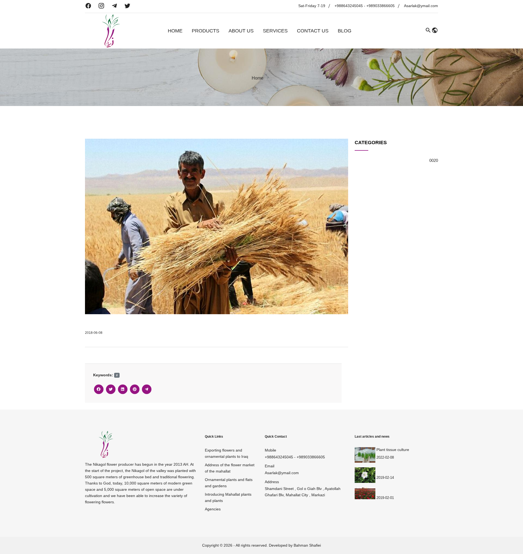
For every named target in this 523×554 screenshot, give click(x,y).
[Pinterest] (134, 389)
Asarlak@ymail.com (421, 6)
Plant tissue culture (392, 449)
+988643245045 (349, 6)
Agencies (213, 509)
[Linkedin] (122, 389)
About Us (241, 31)
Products (205, 31)
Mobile (270, 450)
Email (269, 466)
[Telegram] (146, 389)
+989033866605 (380, 6)
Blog (344, 31)
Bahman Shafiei (307, 545)
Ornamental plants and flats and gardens (229, 482)
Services (275, 31)
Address (272, 482)
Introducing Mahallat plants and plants (228, 497)
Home (175, 31)
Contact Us (313, 31)
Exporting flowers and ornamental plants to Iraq (226, 453)
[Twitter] (110, 389)
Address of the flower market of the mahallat (229, 468)
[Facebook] (99, 389)
